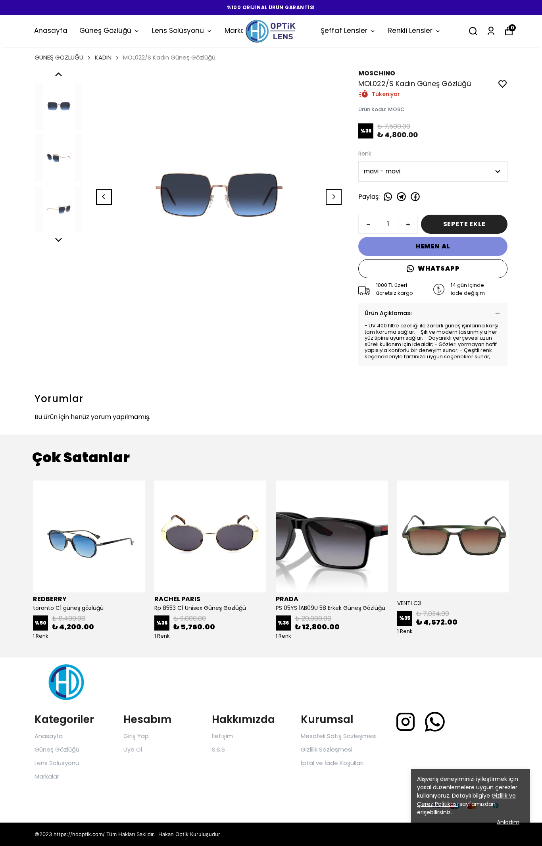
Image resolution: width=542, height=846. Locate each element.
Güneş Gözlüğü (105, 30)
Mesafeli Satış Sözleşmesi (339, 736)
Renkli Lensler (410, 30)
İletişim (222, 736)
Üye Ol (132, 749)
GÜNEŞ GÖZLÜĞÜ (59, 57)
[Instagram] (405, 722)
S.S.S (218, 749)
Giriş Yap (136, 736)
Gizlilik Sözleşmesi (326, 749)
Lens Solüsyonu (178, 30)
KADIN (103, 57)
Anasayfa (50, 30)
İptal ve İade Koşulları (332, 763)
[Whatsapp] (435, 722)
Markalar (47, 776)
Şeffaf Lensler (344, 30)
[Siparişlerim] (491, 31)
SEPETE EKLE (464, 224)
